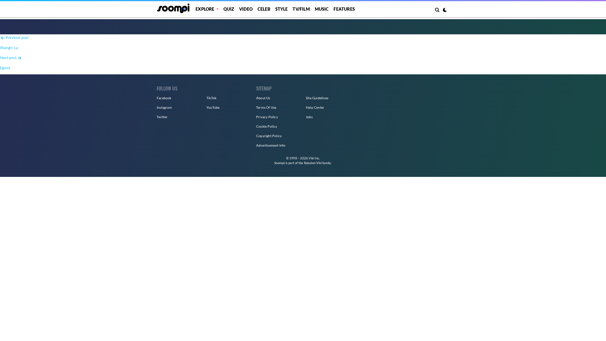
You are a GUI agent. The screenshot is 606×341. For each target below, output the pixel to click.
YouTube (212, 107)
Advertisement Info (270, 145)
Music (322, 9)
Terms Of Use (266, 107)
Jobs (309, 117)
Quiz (228, 9)
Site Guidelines (317, 98)
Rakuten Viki (313, 163)
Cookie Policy (266, 126)
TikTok (211, 98)
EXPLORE (205, 9)
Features (344, 9)
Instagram (164, 107)
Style (281, 9)
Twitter (162, 117)
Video (246, 9)
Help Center (315, 107)
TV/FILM (301, 9)
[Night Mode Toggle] (445, 10)
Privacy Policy (267, 117)
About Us (263, 98)
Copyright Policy (269, 136)
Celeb (264, 9)
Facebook (164, 98)
